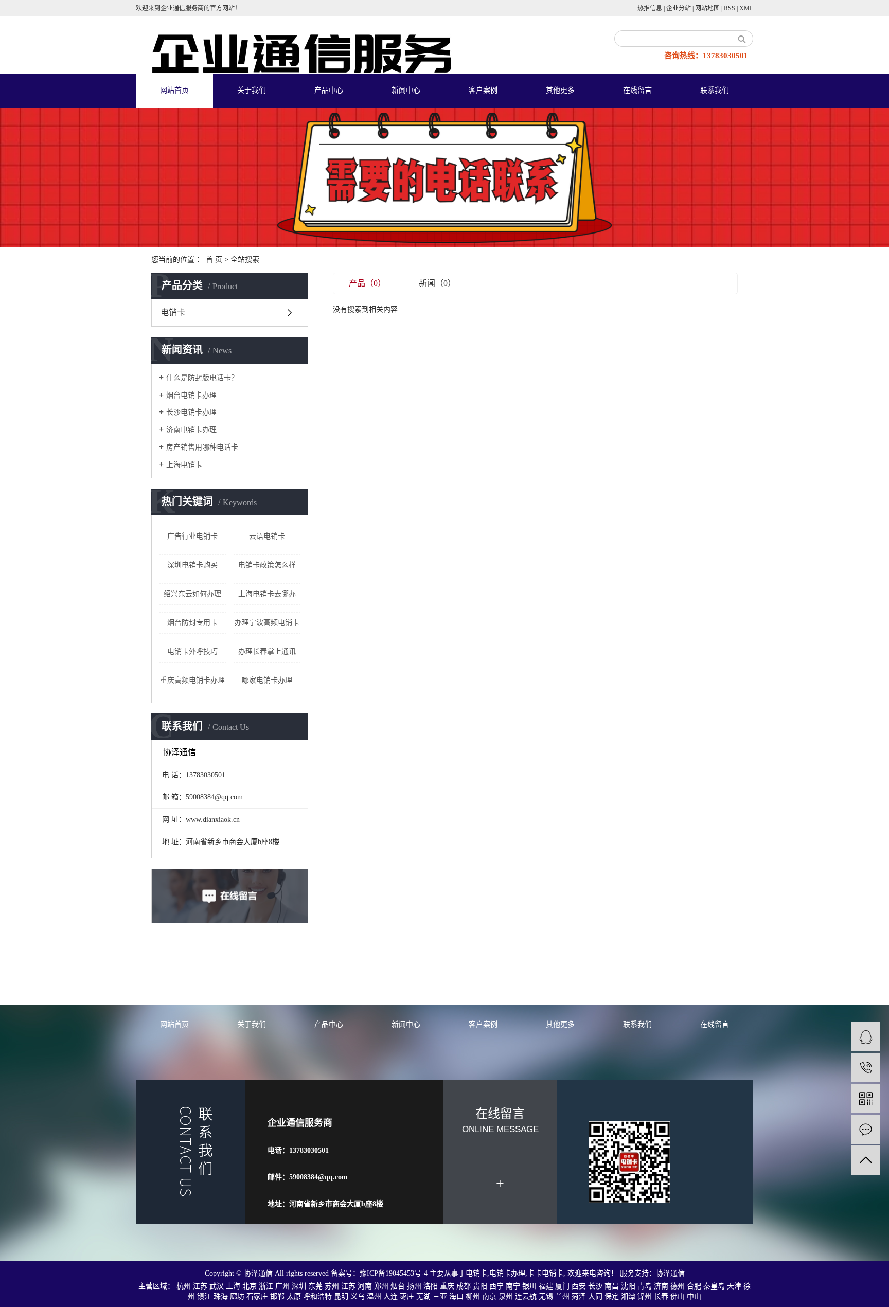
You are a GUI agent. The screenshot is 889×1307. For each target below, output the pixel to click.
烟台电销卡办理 (191, 395)
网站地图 (707, 8)
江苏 (200, 1286)
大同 (595, 1296)
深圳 (299, 1286)
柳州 (473, 1296)
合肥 (694, 1286)
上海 (233, 1286)
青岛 (644, 1286)
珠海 (221, 1296)
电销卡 (173, 312)
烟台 (397, 1286)
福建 (546, 1286)
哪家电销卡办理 (267, 680)
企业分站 (678, 8)
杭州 (183, 1286)
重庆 (447, 1286)
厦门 (562, 1286)
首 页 (214, 259)
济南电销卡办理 (191, 430)
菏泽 (579, 1296)
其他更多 (560, 90)
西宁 (496, 1286)
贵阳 (480, 1286)
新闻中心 (406, 90)
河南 (365, 1286)
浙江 (266, 1286)
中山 (694, 1296)
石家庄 (257, 1296)
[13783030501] (865, 1067)
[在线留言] (865, 1129)
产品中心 (328, 90)
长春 (661, 1296)
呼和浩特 (317, 1296)
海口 (456, 1296)
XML (746, 8)
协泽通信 (670, 1273)
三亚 (440, 1296)
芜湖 (423, 1296)
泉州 (506, 1296)
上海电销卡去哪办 (267, 594)
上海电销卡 (184, 465)
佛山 (677, 1296)
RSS (729, 8)
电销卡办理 (507, 1273)
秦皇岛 (714, 1286)
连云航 (526, 1296)
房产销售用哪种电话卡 (202, 447)
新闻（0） (437, 283)
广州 (282, 1286)
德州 (677, 1286)
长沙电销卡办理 (191, 412)
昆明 (341, 1296)
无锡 (546, 1296)
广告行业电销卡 (192, 536)
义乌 (357, 1296)
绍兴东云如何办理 (192, 594)
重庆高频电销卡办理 (192, 680)
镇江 (204, 1296)
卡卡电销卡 (545, 1273)
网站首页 (174, 90)
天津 (734, 1286)
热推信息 (649, 8)
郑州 (381, 1286)
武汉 (216, 1286)
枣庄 (407, 1296)
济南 (661, 1286)
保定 (611, 1296)
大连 (390, 1296)
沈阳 (628, 1286)
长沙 (595, 1286)
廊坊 (237, 1296)
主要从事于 (448, 1273)
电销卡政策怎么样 (267, 565)
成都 (463, 1286)
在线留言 (637, 90)
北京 (249, 1286)
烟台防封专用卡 (192, 622)
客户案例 (483, 90)
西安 (579, 1286)
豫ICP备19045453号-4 (395, 1273)
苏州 (332, 1286)
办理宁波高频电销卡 (267, 622)
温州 (374, 1296)
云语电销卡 (267, 536)
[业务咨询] (865, 1036)
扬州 (414, 1286)
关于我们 (251, 90)
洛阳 (430, 1286)
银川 (529, 1286)
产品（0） (367, 283)
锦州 (644, 1296)
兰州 (562, 1296)
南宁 (513, 1286)
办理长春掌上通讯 (267, 651)
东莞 (315, 1286)
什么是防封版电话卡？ (202, 378)
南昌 (611, 1286)
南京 (489, 1296)
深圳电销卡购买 (192, 565)
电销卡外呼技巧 (192, 651)
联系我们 (714, 90)
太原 (294, 1296)
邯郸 (277, 1296)
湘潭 (628, 1296)
